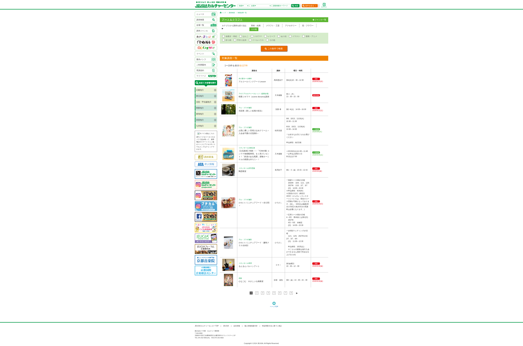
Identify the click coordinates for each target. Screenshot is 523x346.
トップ (223, 12)
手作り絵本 (242, 40)
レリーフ (271, 36)
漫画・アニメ (311, 36)
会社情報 (236, 326)
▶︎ (297, 293)
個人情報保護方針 (251, 326)
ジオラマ (258, 36)
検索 (296, 6)
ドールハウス (258, 40)
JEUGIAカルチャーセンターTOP (207, 326)
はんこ (245, 36)
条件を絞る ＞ (310, 6)
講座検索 (232, 12)
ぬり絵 (284, 36)
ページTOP (274, 307)
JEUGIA (226, 326)
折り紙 (228, 40)
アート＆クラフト (232, 19)
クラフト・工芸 (272, 25)
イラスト (296, 36)
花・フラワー (308, 25)
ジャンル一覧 (320, 19)
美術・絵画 (256, 25)
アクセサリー (291, 25)
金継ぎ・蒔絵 (231, 36)
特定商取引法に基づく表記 (272, 326)
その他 (254, 29)
